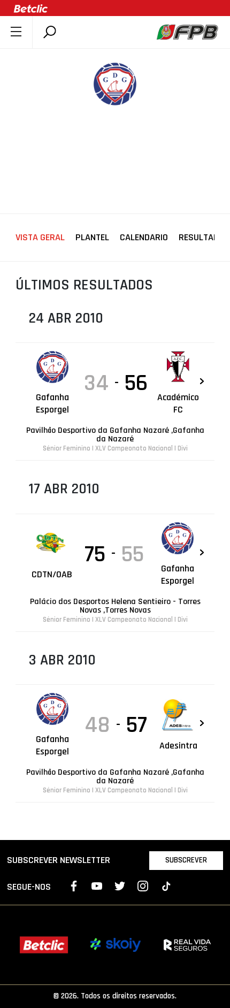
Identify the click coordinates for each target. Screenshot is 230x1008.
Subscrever (186, 860)
